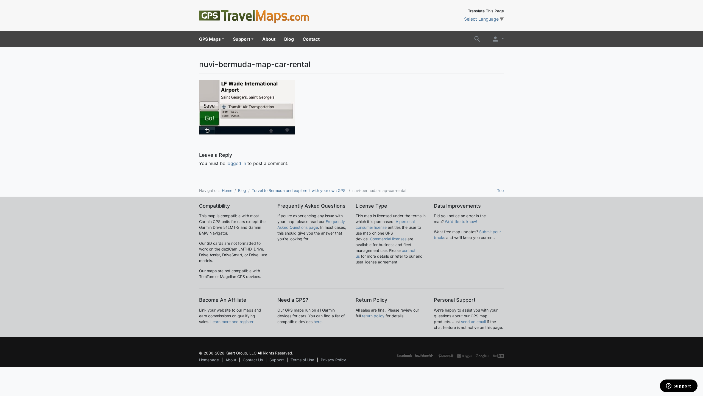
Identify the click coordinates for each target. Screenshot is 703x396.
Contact (311, 39)
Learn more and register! (232, 321)
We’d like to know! (461, 221)
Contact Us (253, 360)
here (318, 321)
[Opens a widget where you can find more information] (679, 386)
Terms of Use (302, 360)
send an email (473, 321)
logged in (236, 163)
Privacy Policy (333, 360)
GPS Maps (210, 39)
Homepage (209, 360)
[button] (477, 38)
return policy (373, 316)
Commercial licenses (388, 239)
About (268, 39)
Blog (289, 39)
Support (241, 39)
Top (500, 190)
